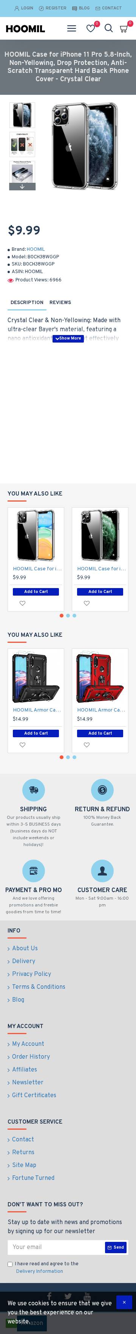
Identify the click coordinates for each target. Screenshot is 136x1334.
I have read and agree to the (47, 1268)
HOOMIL (36, 250)
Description (27, 303)
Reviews (60, 303)
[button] (22, 104)
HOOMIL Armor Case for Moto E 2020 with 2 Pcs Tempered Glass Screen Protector (37, 710)
